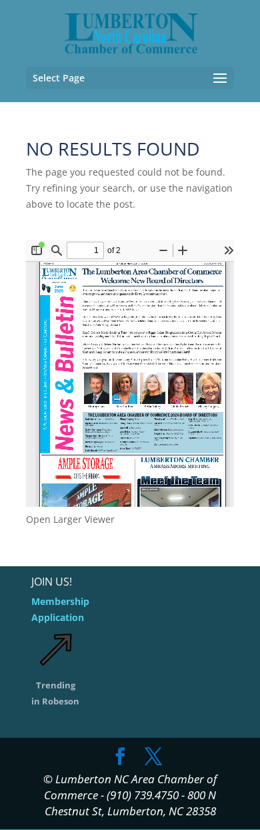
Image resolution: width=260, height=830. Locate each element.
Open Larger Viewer (70, 519)
